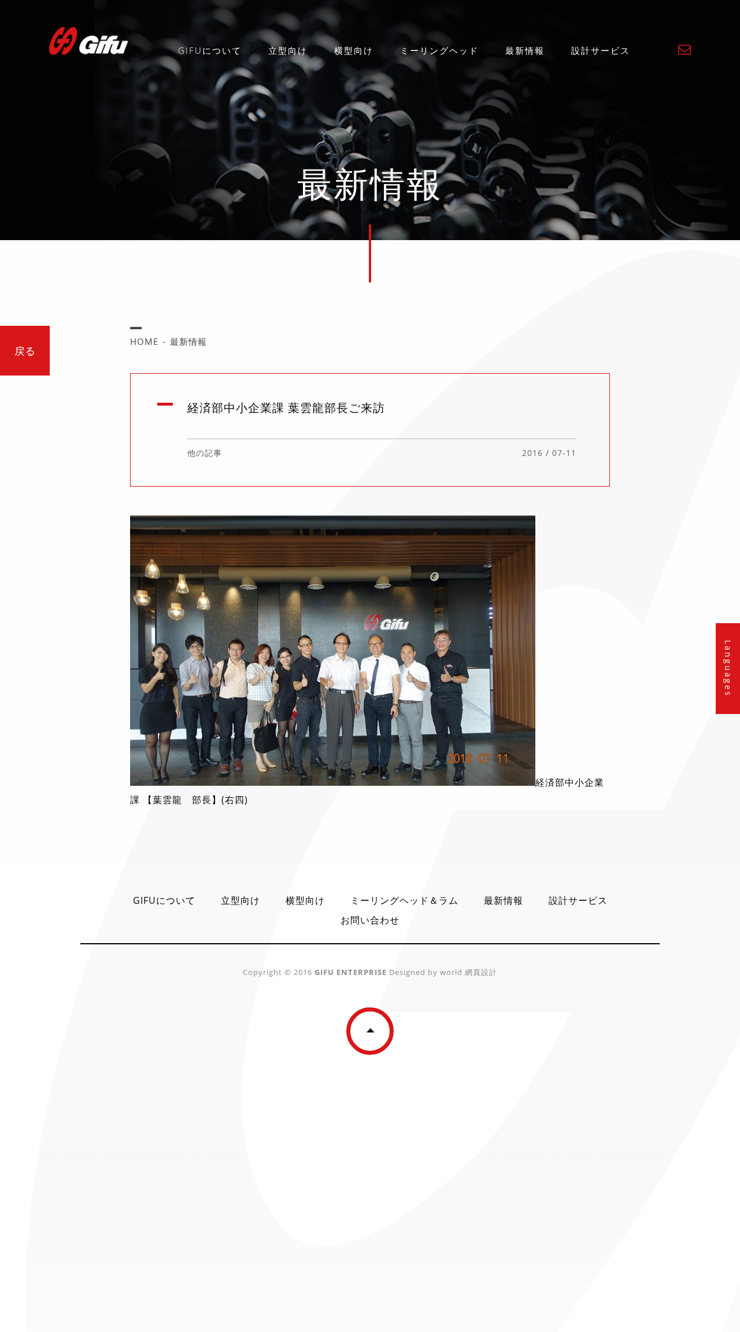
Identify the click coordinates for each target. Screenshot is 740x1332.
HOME (144, 341)
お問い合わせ (370, 920)
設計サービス (600, 50)
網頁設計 (479, 972)
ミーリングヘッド (439, 50)
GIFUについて (210, 50)
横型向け (353, 50)
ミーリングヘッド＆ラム (404, 900)
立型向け (288, 50)
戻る (24, 351)
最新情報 (525, 50)
